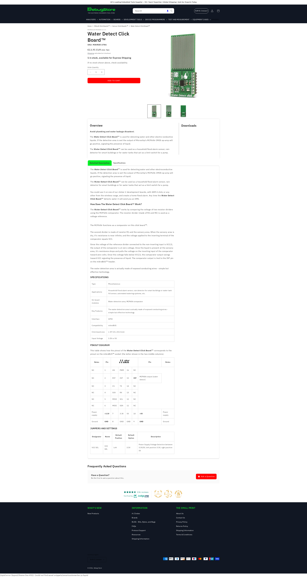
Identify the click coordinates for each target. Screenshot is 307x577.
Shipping (91, 53)
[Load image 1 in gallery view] (154, 111)
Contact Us (180, 518)
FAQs (134, 526)
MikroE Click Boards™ (102, 26)
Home (90, 26)
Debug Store (98, 568)
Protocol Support (139, 530)
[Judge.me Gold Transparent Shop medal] (168, 494)
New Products (93, 513)
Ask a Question (207, 476)
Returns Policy (182, 526)
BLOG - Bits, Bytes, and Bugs (143, 522)
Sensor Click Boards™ (120, 26)
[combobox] (153, 11)
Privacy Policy (181, 522)
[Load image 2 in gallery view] (168, 111)
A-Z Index (136, 513)
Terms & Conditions (184, 535)
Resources (136, 535)
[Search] (171, 10)
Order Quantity (93, 67)
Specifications (119, 163)
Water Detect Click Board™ (140, 26)
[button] (168, 11)
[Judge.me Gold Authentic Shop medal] (158, 494)
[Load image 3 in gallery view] (183, 111)
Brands (135, 518)
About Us (180, 513)
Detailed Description (100, 163)
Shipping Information (140, 539)
